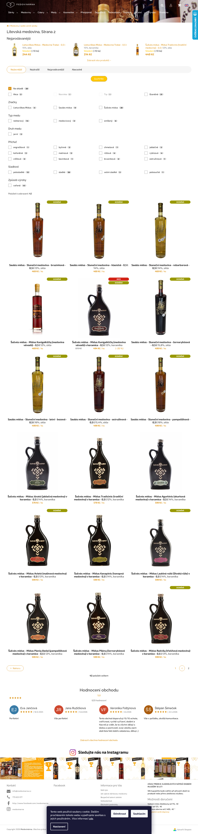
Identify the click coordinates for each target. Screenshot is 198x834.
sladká (64, 172)
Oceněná (155, 94)
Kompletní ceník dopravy (158, 812)
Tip (107, 94)
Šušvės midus (113, 107)
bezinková (65, 158)
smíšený (110, 120)
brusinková (111, 158)
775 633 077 (17, 797)
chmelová (111, 147)
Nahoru (16, 668)
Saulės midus (67, 107)
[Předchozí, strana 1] (182, 668)
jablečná (155, 147)
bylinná (64, 147)
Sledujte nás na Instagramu (103, 752)
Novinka (64, 94)
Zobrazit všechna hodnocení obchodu (99, 740)
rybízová (155, 153)
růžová (109, 153)
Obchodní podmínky (109, 804)
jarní (17, 134)
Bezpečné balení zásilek (111, 797)
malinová (65, 153)
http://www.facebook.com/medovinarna (30, 803)
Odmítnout (119, 813)
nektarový (20, 120)
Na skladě (20, 88)
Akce (17, 94)
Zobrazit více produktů (98, 60)
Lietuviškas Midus (24, 107)
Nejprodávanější (55, 69)
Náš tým (104, 790)
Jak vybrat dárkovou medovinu (114, 793)
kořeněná (19, 153)
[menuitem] (13, 12)
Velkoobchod (106, 801)
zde (91, 818)
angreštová (20, 147)
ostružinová (157, 158)
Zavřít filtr (99, 78)
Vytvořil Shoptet (184, 829)
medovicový (67, 120)
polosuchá (156, 172)
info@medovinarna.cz (21, 791)
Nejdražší (35, 69)
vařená (19, 185)
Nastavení (59, 826)
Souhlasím (139, 813)
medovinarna (18, 809)
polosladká (21, 172)
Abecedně (77, 69)
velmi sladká (112, 172)
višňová (19, 158)
